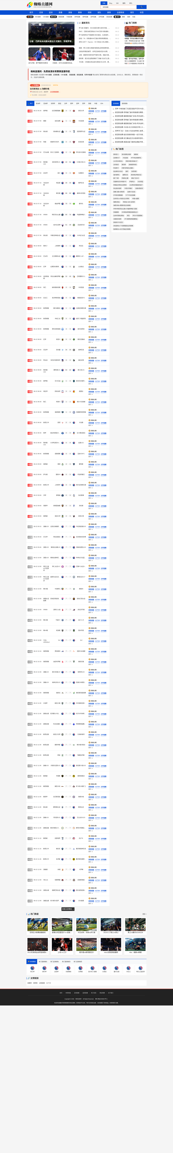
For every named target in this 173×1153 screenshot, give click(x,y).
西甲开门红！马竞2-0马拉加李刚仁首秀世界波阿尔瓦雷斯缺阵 (130, 131)
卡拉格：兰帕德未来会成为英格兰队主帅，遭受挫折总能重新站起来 (95, 62)
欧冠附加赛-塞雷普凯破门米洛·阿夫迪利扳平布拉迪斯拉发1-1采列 (130, 116)
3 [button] (37, 24)
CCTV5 (48, 983)
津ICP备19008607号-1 (101, 999)
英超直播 (61, 17)
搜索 (123, 17)
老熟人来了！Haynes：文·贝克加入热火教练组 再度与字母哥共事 (95, 42)
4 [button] (40, 24)
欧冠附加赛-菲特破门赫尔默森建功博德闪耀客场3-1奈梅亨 (130, 112)
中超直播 (69, 17)
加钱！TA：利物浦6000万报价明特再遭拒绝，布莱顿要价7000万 (95, 38)
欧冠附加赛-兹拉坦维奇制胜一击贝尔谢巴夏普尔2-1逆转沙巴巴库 (130, 134)
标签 (142, 12)
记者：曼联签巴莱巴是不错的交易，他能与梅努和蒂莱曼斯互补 (95, 55)
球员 (132, 12)
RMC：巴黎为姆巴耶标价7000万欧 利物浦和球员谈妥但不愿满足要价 (95, 31)
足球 (41, 12)
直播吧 (29, 983)
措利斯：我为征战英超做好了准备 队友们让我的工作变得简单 (95, 58)
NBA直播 (38, 17)
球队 (99, 12)
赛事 (109, 12)
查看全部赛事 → (68, 909)
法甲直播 (101, 17)
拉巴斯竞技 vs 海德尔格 (39, 89)
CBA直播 (46, 17)
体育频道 (68, 993)
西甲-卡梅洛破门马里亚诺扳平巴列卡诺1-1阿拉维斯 (130, 109)
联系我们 (113, 1002)
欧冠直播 (109, 17)
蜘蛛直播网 (78, 999)
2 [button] (34, 24)
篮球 (51, 12)
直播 (60, 12)
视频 (89, 12)
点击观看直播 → (55, 92)
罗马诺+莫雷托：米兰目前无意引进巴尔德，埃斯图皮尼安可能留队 (95, 28)
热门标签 (93, 993)
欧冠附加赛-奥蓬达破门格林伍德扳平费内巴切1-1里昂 (130, 142)
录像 (70, 12)
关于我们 (110, 993)
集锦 (80, 12)
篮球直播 (85, 993)
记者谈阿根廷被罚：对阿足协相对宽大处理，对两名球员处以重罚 (95, 51)
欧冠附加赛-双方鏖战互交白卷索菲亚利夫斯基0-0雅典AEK (130, 138)
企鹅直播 (42, 983)
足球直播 (76, 993)
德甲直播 (85, 17)
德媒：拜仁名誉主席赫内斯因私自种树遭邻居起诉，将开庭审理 (95, 48)
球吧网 (35, 983)
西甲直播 (77, 17)
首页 (31, 12)
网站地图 (102, 993)
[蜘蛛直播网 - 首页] (39, 5)
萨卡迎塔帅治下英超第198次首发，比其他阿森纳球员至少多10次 (95, 35)
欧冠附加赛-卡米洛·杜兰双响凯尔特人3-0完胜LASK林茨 (130, 127)
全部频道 (120, 12)
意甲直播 (93, 17)
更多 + (145, 914)
